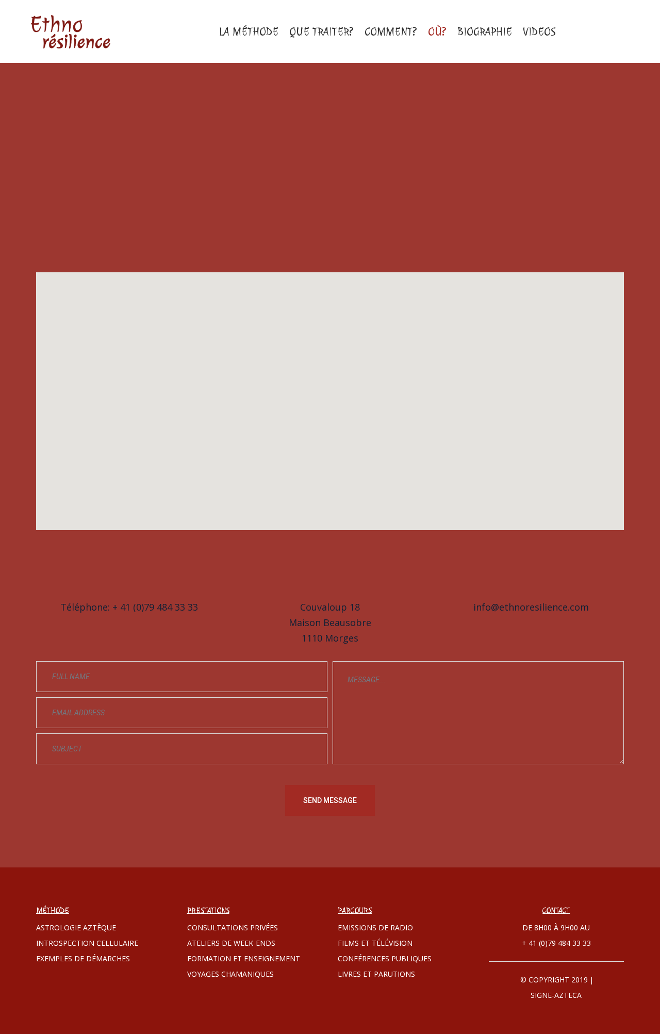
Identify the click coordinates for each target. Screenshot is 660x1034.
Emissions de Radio (375, 927)
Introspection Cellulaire (87, 943)
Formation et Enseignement (243, 958)
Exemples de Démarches (83, 958)
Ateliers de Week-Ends (231, 943)
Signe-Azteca (556, 995)
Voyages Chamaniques (230, 974)
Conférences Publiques (385, 958)
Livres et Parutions (376, 974)
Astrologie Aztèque (76, 927)
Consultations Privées (232, 927)
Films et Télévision (375, 943)
